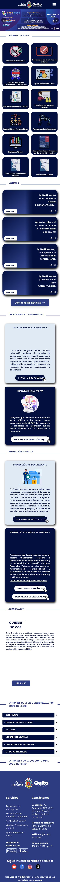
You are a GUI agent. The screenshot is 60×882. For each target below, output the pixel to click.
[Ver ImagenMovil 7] (30, 20)
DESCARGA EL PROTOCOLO (30, 522)
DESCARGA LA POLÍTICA (30, 596)
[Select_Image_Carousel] (20, 28)
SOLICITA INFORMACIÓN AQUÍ (30, 442)
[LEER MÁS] (30, 672)
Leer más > (10, 211)
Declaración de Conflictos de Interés (16, 847)
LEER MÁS (21, 690)
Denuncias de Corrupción (13, 840)
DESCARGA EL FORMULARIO (30, 604)
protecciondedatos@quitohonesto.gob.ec (28, 588)
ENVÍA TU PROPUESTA (30, 381)
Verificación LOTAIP (16, 852)
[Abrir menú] (54, 4)
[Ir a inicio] (30, 4)
